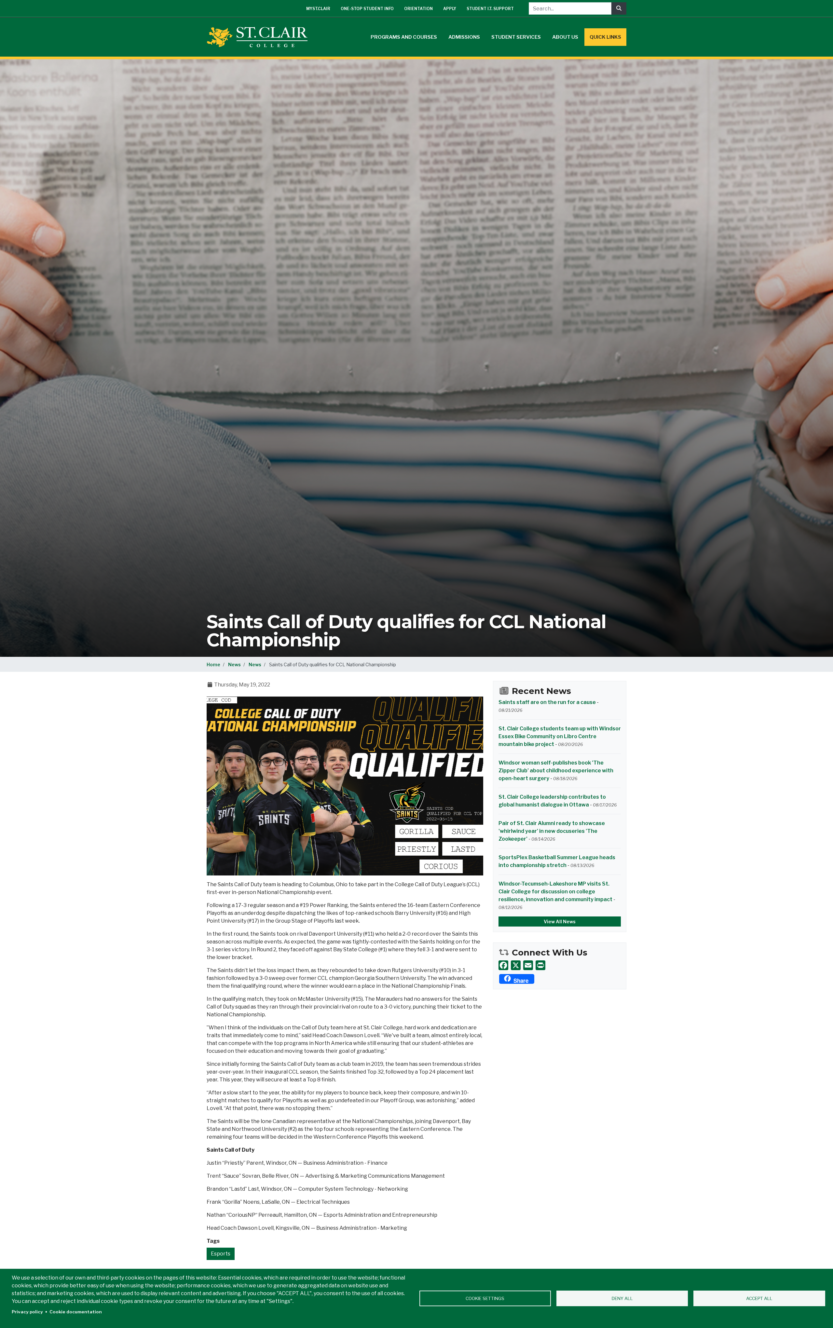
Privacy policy (27, 1311)
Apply (449, 8)
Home (213, 664)
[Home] (260, 37)
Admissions (464, 37)
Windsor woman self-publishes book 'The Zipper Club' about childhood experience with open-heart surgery (555, 770)
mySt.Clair (318, 8)
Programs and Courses (404, 37)
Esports (220, 1254)
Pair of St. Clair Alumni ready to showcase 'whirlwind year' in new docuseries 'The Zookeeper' (551, 831)
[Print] (540, 965)
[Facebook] (503, 965)
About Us (565, 37)
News (234, 664)
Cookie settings (485, 1298)
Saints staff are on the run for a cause (547, 702)
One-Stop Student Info (367, 8)
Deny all (622, 1298)
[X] (516, 965)
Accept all (759, 1298)
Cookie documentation (75, 1311)
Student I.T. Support (490, 8)
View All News (560, 921)
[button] (345, 785)
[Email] (528, 965)
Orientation (418, 8)
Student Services (516, 37)
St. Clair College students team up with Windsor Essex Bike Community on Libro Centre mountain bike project (559, 736)
